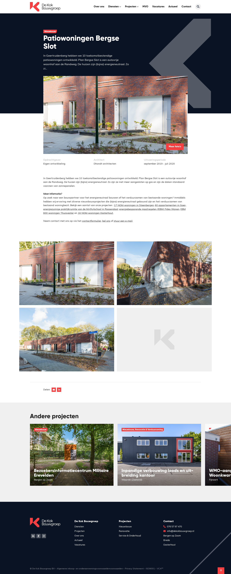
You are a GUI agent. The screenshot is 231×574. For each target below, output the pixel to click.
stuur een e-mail (123, 220)
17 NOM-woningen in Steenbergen (134, 205)
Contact (186, 6)
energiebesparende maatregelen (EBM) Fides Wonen (149, 209)
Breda (166, 540)
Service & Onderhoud (130, 535)
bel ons (106, 220)
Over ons (99, 6)
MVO (145, 6)
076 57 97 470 (174, 526)
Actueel (173, 6)
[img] (71, 455)
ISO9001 (150, 568)
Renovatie (124, 531)
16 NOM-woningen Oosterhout (95, 213)
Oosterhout (169, 544)
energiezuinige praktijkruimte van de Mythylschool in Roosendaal (80, 209)
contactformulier (91, 220)
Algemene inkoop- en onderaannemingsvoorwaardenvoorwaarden (90, 568)
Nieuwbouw (125, 526)
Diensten (79, 526)
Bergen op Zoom (172, 535)
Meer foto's (175, 146)
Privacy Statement (134, 568)
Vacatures (158, 6)
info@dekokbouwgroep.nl (180, 531)
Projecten (130, 6)
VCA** (160, 568)
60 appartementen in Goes (170, 205)
